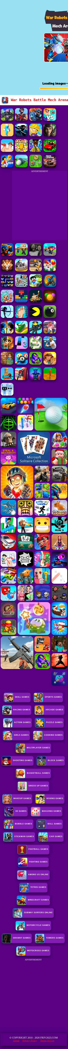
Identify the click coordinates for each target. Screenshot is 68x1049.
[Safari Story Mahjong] (49, 363)
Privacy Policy (29, 1040)
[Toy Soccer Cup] (35, 166)
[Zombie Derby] (21, 270)
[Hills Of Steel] (21, 332)
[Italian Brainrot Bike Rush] (49, 379)
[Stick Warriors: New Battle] (7, 255)
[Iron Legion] (49, 166)
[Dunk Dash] (7, 379)
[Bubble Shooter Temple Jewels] (49, 301)
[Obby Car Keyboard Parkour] (49, 151)
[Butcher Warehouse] (7, 135)
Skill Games (22, 697)
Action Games (22, 722)
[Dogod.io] (21, 151)
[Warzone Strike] (21, 120)
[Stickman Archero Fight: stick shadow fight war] (21, 135)
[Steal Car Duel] (49, 255)
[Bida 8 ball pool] (21, 363)
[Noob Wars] (49, 120)
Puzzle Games (54, 722)
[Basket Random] (35, 270)
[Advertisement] (34, 996)
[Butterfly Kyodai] (7, 286)
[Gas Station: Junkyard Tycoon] (21, 379)
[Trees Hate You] (35, 286)
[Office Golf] (21, 166)
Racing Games (21, 710)
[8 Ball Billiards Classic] (49, 317)
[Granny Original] (35, 255)
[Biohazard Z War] (49, 135)
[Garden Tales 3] (49, 270)
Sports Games (53, 697)
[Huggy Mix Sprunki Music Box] (7, 394)
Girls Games (21, 735)
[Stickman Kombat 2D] (7, 332)
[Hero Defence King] (35, 348)
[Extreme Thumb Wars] (7, 151)
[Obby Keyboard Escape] (35, 151)
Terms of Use (47, 1040)
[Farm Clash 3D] (49, 332)
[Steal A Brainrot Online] (21, 255)
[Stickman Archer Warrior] (7, 317)
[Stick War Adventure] (35, 120)
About (16, 1040)
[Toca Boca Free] (7, 301)
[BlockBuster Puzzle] (21, 301)
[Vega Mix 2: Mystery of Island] (7, 363)
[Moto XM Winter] (21, 286)
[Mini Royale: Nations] (35, 379)
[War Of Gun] (7, 120)
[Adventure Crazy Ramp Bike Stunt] (49, 286)
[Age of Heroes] (7, 348)
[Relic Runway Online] (35, 301)
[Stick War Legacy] (35, 332)
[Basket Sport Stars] (7, 166)
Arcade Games (54, 710)
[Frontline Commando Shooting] (35, 363)
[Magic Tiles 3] (21, 348)
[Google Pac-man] (35, 317)
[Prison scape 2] (21, 317)
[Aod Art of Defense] (7, 270)
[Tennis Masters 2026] (49, 348)
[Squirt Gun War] (35, 135)
